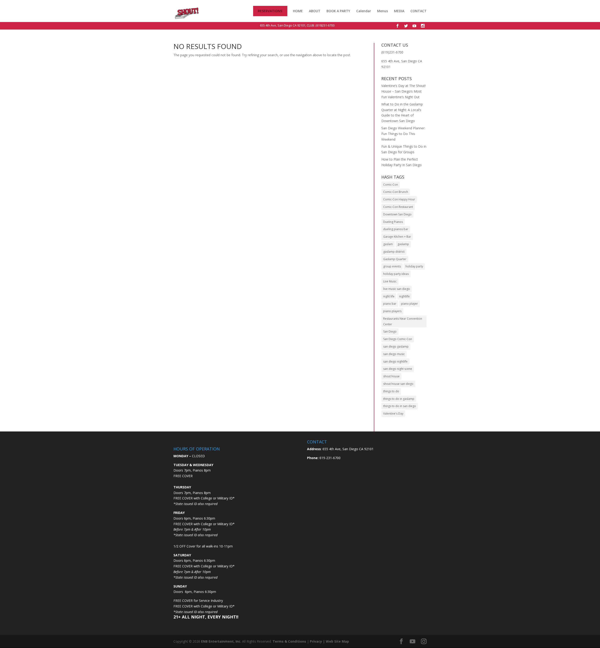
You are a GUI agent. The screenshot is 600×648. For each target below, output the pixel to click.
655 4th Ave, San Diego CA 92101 (282, 25)
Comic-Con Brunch (395, 192)
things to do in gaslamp (398, 399)
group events (392, 266)
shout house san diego (398, 384)
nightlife (404, 296)
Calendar (363, 11)
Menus (382, 11)
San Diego (390, 331)
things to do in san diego (399, 406)
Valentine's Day (393, 414)
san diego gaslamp (396, 346)
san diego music (394, 354)
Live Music (390, 281)
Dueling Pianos (393, 222)
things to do (391, 391)
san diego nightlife (395, 361)
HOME (298, 11)
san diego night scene (397, 369)
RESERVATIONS (270, 11)
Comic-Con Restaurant (398, 207)
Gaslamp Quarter (394, 259)
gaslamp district (394, 252)
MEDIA (399, 11)
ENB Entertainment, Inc (220, 641)
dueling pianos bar (395, 229)
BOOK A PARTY (338, 11)
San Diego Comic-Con (397, 339)
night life (388, 296)
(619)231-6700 (324, 25)
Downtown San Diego (397, 214)
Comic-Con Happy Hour (399, 199)
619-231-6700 (330, 458)
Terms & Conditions (289, 641)
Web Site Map (337, 641)
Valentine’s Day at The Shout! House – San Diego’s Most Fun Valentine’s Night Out (403, 91)
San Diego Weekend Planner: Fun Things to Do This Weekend (403, 134)
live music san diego (396, 289)
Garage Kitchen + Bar (397, 237)
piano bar (389, 304)
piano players (392, 311)
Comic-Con (390, 185)
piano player (409, 304)
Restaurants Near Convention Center (402, 321)
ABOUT (314, 11)
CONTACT (418, 11)
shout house (391, 376)
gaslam (388, 244)
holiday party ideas (396, 274)
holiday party (414, 266)
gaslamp (403, 244)
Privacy (316, 641)
